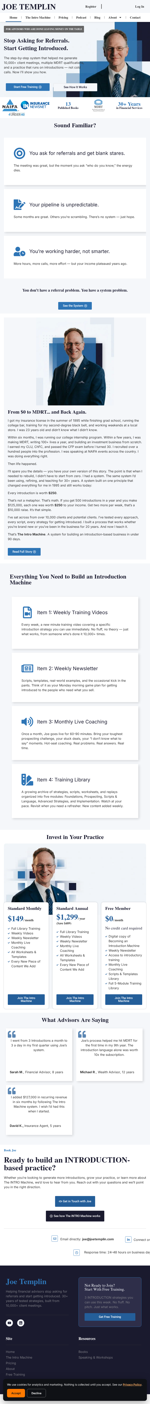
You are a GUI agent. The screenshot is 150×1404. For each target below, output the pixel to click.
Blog (97, 17)
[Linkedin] (20, 1322)
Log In (139, 6)
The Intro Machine (38, 17)
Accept (16, 1393)
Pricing (63, 17)
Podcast (81, 17)
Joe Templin (29, 6)
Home (13, 17)
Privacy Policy (132, 1384)
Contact (135, 17)
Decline (36, 1393)
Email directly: (87, 1239)
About (112, 17)
